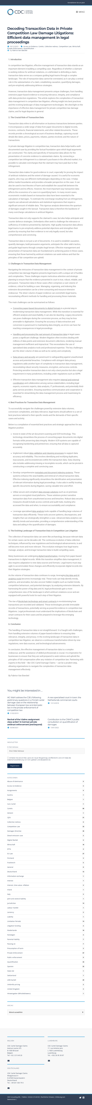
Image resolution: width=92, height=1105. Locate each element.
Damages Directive (14, 831)
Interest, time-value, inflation (18, 885)
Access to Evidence (30, 46)
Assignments (12, 790)
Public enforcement (14, 957)
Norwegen (11, 935)
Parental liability (13, 939)
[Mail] (8, 1060)
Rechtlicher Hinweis (47, 1097)
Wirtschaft (76, 46)
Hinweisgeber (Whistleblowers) (19, 993)
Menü (81, 11)
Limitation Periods (14, 921)
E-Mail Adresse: (12, 747)
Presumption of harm (15, 948)
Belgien (10, 799)
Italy (8, 894)
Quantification (28, 48)
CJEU (9, 817)
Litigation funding (14, 926)
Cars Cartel (11, 804)
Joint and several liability (16, 899)
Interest (10, 881)
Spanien (10, 966)
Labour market (12, 908)
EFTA (9, 849)
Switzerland (11, 975)
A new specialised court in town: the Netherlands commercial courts (64, 698)
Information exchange (15, 876)
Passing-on (11, 944)
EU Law (10, 853)
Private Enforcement (15, 48)
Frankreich (11, 863)
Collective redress (51, 46)
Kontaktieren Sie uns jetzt (76, 3)
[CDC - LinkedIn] (80, 1097)
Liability (10, 917)
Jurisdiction (11, 903)
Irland (9, 890)
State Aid (10, 971)
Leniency (10, 912)
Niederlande (12, 930)
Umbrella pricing (13, 984)
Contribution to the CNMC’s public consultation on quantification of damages (63, 722)
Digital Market (12, 840)
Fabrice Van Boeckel (19, 50)
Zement (10, 813)
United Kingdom (13, 989)
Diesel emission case (15, 835)
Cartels (41, 46)
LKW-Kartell (11, 980)
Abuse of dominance (15, 781)
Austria (10, 795)
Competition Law (65, 46)
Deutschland (12, 872)
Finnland (10, 858)
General (10, 867)
